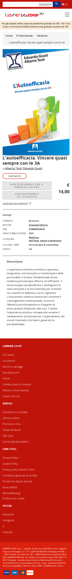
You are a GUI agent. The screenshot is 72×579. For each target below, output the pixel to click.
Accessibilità (10, 487)
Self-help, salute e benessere (45, 240)
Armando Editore (38, 225)
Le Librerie (9, 360)
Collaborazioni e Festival (17, 384)
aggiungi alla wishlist (15, 203)
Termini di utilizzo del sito (17, 481)
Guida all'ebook (12, 429)
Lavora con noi (11, 396)
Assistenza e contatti (15, 412)
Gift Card (8, 435)
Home (9, 35)
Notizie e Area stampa (16, 390)
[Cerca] (56, 4)
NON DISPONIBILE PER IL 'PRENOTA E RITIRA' (27, 186)
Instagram (8, 520)
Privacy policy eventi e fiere (19, 469)
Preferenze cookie (14, 498)
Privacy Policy (10, 457)
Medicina (42, 35)
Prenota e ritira (12, 424)
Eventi (6, 378)
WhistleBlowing (11, 493)
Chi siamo (8, 354)
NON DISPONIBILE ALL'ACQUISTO (27, 195)
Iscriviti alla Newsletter (16, 441)
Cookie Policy (10, 463)
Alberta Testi (13, 168)
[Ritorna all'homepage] (24, 14)
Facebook (8, 514)
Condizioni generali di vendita (20, 475)
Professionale (24, 35)
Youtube (8, 532)
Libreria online (11, 418)
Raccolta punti (11, 372)
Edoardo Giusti (32, 168)
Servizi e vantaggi (13, 366)
